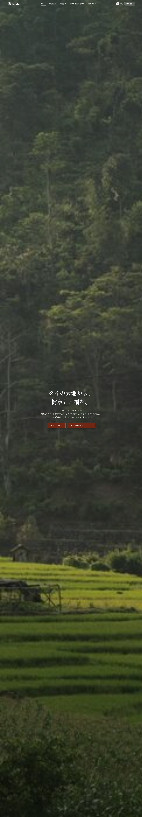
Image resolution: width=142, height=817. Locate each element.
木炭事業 (62, 3)
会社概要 (52, 3)
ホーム (43, 3)
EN (121, 3)
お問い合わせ (130, 4)
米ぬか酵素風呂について (81, 425)
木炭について (56, 425)
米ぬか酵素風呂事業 (77, 3)
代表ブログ (92, 3)
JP (117, 3)
